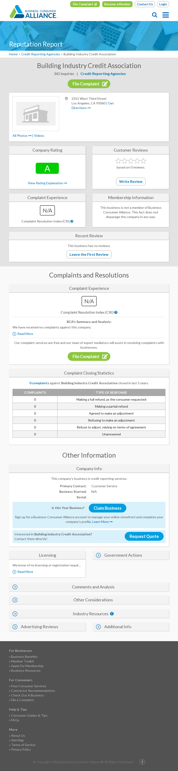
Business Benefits (24, 657)
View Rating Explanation (46, 183)
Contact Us (145, 4)
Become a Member (117, 4)
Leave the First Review (89, 254)
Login (163, 4)
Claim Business (107, 508)
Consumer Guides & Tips (29, 715)
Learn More (100, 522)
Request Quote (144, 536)
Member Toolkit (22, 661)
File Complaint (83, 4)
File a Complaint (22, 700)
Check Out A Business (27, 695)
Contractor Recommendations (33, 691)
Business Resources (26, 670)
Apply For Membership (27, 666)
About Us (18, 735)
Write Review (131, 181)
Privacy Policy (21, 749)
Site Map (17, 740)
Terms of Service (23, 745)
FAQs (15, 720)
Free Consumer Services (28, 686)
